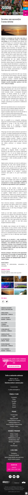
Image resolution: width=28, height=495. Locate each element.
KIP (14, 443)
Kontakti (14, 407)
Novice (14, 405)
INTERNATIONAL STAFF (14, 440)
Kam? (14, 416)
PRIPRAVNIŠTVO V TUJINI (14, 438)
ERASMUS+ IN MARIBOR (14, 441)
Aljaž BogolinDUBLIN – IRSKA (5, 339)
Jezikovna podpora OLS (14, 422)
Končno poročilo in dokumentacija (14, 424)
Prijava (14, 399)
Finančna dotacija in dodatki (14, 420)
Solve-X (18, 491)
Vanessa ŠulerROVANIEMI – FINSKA (6, 334)
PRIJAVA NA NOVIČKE (14, 366)
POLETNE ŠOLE (14, 445)
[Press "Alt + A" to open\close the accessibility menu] (26, 493)
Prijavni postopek (14, 418)
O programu (14, 397)
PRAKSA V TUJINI (14, 436)
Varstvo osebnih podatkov (14, 459)
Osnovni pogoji (14, 414)
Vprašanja (14, 401)
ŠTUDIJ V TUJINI (14, 434)
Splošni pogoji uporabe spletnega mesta (14, 457)
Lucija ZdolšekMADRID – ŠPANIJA (6, 318)
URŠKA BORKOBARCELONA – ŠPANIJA (7, 313)
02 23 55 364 (15, 387)
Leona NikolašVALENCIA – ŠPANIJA (6, 330)
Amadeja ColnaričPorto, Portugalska (7, 308)
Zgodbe (14, 403)
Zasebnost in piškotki (14, 455)
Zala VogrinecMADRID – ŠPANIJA (6, 349)
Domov (2, 11)
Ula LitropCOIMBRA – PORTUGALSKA (5, 324)
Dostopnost (14, 453)
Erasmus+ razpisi (14, 426)
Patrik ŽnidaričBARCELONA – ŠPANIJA (7, 344)
